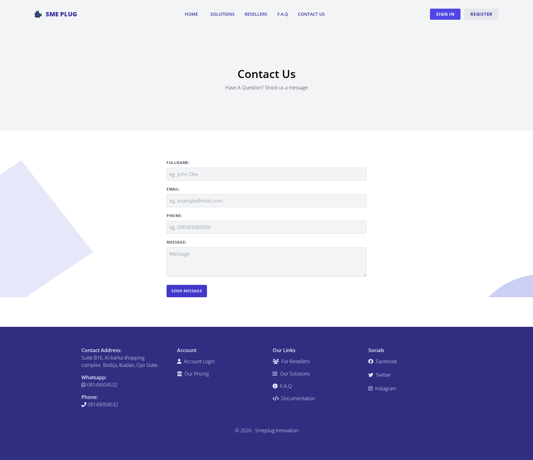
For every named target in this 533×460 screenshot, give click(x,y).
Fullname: (178, 162)
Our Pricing (196, 373)
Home (191, 14)
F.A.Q (282, 14)
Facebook (385, 361)
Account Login (199, 361)
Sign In (445, 14)
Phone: (174, 215)
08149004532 (102, 384)
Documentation (297, 398)
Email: (173, 189)
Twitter (382, 375)
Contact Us (311, 14)
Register (481, 14)
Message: (176, 242)
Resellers (256, 14)
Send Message (186, 291)
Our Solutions (294, 373)
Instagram (385, 388)
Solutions (222, 14)
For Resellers (295, 361)
